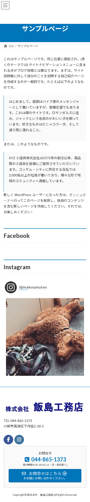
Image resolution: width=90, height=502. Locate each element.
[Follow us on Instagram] (19, 439)
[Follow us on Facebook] (8, 439)
